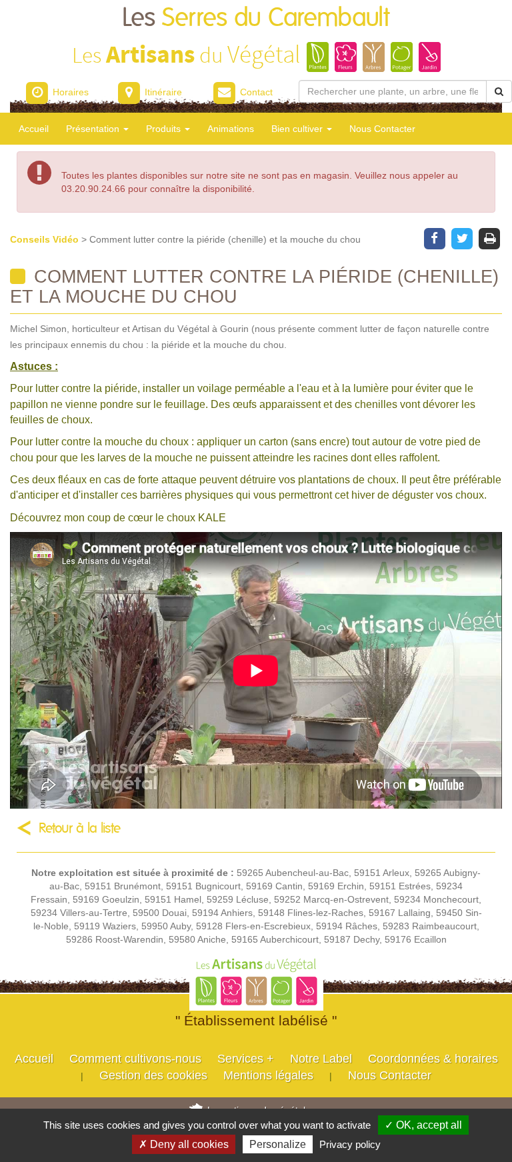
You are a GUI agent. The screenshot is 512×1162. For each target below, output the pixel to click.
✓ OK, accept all (423, 1125)
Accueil (34, 128)
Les (256, 18)
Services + (245, 1058)
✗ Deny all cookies (184, 1144)
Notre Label (321, 1058)
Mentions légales (268, 1075)
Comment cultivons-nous (135, 1058)
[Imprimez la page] (489, 237)
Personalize (277, 1144)
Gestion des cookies (153, 1075)
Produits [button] (164, 128)
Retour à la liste (80, 828)
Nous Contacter (382, 128)
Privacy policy (350, 1144)
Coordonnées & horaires (433, 1058)
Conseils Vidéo (45, 239)
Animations (230, 128)
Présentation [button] (94, 128)
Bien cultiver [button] (298, 128)
